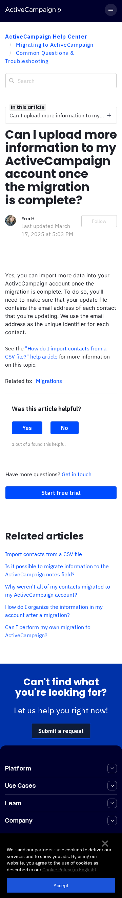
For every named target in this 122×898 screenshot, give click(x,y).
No (64, 427)
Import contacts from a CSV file (43, 554)
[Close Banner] (105, 844)
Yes (27, 427)
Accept (61, 885)
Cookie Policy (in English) (69, 870)
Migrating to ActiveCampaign (55, 44)
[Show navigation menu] (111, 10)
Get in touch (77, 474)
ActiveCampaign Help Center (46, 36)
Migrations (49, 380)
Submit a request (61, 731)
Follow (99, 221)
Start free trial (61, 492)
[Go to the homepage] (33, 10)
